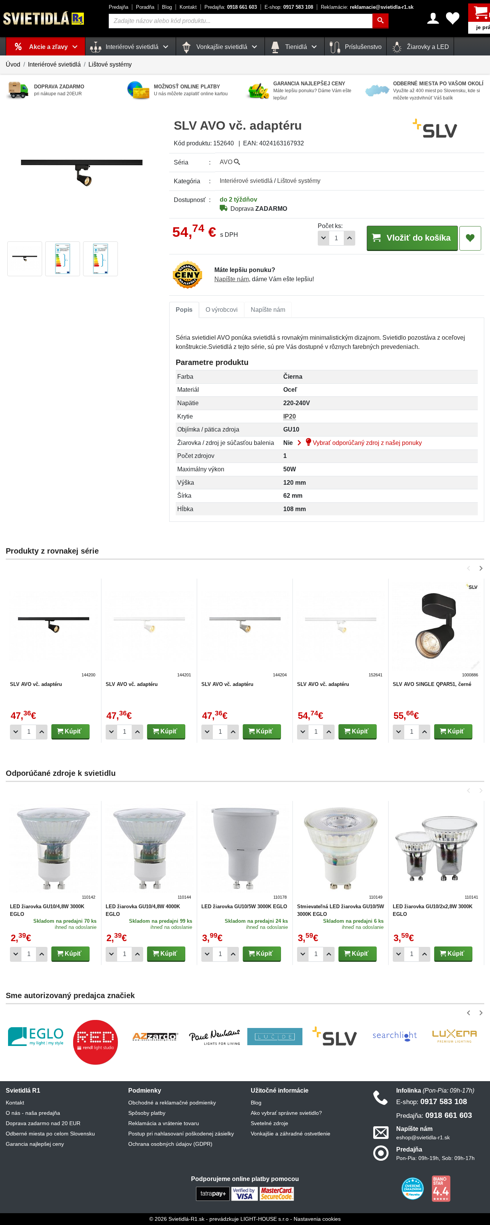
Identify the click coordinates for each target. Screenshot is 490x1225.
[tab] (184, 310)
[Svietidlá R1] (44, 18)
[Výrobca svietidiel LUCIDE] (275, 1036)
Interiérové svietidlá (54, 64)
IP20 (289, 416)
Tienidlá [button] (296, 47)
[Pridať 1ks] (349, 238)
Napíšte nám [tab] (268, 309)
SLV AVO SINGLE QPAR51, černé (432, 684)
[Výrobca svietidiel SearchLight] (394, 1036)
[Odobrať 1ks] (323, 238)
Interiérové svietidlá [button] (132, 47)
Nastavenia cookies (317, 1219)
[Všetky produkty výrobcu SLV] (435, 128)
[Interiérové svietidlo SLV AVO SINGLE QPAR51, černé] (436, 630)
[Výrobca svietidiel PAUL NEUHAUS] (215, 1036)
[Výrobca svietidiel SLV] (334, 1036)
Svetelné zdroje (269, 1123)
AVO (227, 162)
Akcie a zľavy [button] (49, 47)
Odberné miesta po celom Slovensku (50, 1134)
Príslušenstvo (362, 47)
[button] (470, 568)
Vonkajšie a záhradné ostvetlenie (290, 1134)
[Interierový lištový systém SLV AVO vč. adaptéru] (53, 630)
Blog (167, 7)
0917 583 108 (289, 7)
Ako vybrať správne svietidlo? (286, 1113)
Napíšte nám (231, 279)
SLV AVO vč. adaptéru (36, 684)
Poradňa (145, 7)
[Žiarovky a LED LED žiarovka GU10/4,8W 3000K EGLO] (53, 852)
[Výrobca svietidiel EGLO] (35, 1036)
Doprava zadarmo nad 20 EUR (43, 1123)
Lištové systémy (110, 64)
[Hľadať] (380, 21)
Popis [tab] (184, 309)
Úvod (13, 64)
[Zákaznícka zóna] (433, 18)
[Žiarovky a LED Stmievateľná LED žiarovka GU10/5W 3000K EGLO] (340, 852)
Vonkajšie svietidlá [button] (222, 47)
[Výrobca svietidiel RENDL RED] (95, 1042)
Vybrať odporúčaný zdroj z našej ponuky (366, 443)
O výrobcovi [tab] (222, 309)
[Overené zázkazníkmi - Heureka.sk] (413, 1188)
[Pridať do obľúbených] (470, 238)
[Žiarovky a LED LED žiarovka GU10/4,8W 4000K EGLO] (149, 852)
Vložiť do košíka (417, 238)
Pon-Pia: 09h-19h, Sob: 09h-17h (435, 1158)
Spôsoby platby (146, 1113)
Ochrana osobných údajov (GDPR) (170, 1144)
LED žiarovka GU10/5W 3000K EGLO (244, 906)
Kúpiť (72, 731)
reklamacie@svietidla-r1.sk (367, 7)
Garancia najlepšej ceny (35, 1144)
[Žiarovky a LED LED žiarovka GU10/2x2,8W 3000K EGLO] (436, 852)
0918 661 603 (230, 7)
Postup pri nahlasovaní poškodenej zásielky (181, 1134)
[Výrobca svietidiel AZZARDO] (155, 1036)
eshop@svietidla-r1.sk (423, 1137)
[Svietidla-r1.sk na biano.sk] (441, 1188)
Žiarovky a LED (427, 47)
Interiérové (246, 181)
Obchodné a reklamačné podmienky (172, 1103)
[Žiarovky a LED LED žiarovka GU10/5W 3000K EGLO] (245, 852)
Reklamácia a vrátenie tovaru (163, 1123)
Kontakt (188, 7)
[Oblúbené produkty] (452, 18)
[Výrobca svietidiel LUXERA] (454, 1036)
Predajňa (118, 7)
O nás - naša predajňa (33, 1113)
